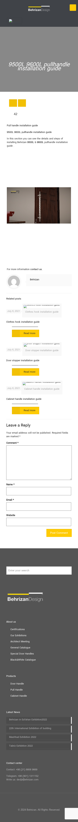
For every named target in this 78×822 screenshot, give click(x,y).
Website (10, 515)
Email (10, 500)
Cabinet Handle (18, 696)
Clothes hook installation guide (23, 322)
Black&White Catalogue (23, 660)
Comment (12, 443)
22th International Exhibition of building (30, 728)
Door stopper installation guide (22, 361)
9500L (30, 142)
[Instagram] (47, 816)
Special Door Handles (22, 654)
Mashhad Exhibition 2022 (22, 737)
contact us (36, 269)
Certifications (17, 630)
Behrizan (34, 280)
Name (10, 484)
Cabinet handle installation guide (23, 399)
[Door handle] (39, 7)
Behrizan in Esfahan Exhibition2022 (28, 720)
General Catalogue (20, 648)
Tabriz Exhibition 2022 (21, 746)
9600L (40, 142)
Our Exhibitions (18, 636)
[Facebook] (26, 816)
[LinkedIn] (36, 816)
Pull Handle (16, 690)
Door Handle (17, 684)
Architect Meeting (20, 642)
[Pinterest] (42, 816)
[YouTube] (31, 816)
